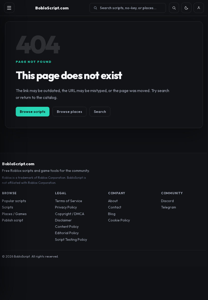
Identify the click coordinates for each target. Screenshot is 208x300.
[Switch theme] (186, 8)
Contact (114, 207)
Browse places (69, 111)
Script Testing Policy (71, 239)
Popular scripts (14, 201)
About (113, 201)
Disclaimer (63, 220)
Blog (111, 214)
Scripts (7, 207)
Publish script (12, 220)
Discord (167, 201)
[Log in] (199, 8)
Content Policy (67, 226)
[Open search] (174, 8)
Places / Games (14, 214)
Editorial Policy (67, 233)
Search (100, 111)
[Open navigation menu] (9, 8)
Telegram (168, 207)
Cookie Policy (119, 220)
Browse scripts (32, 111)
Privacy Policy (66, 207)
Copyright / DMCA (69, 214)
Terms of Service (68, 201)
